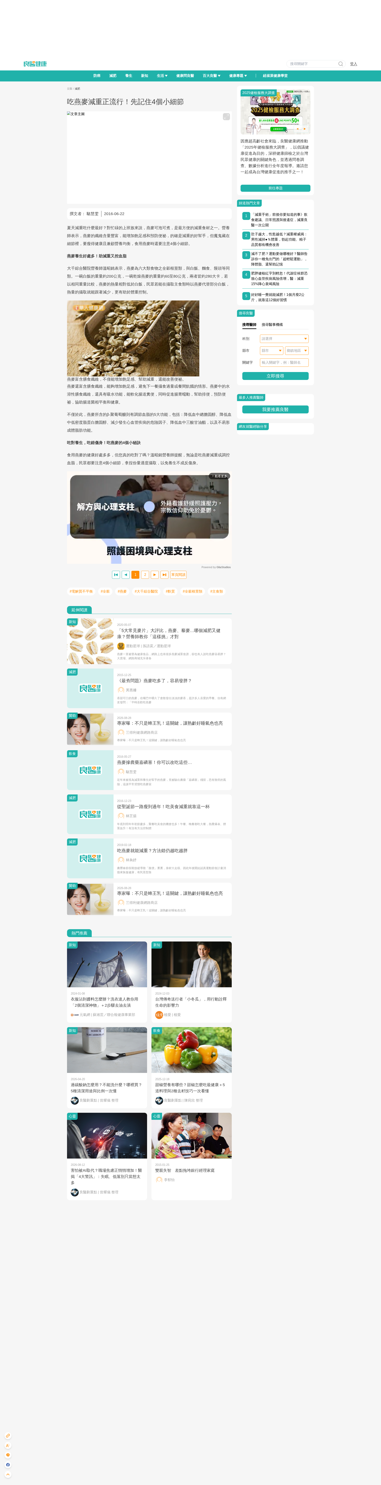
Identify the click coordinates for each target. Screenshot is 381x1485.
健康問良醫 (185, 75)
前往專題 (275, 188)
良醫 (69, 88)
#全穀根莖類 (192, 591)
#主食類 (216, 591)
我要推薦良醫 (275, 409)
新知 (144, 75)
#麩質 (170, 591)
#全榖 (105, 591)
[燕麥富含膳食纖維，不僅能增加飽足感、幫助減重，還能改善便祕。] (149, 338)
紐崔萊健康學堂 (275, 75)
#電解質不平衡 (81, 591)
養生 (128, 75)
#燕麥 (122, 591)
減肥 (112, 75)
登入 (353, 64)
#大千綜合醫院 (146, 591)
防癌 (97, 75)
